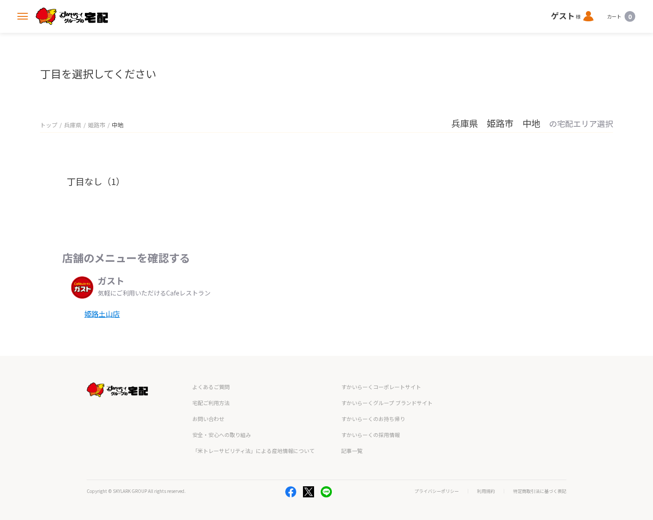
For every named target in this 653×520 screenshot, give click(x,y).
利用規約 (486, 491)
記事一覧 (351, 450)
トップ (48, 125)
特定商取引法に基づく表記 (539, 491)
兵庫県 (72, 125)
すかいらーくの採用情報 (370, 434)
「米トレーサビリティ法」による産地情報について (253, 450)
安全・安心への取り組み (221, 434)
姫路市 (96, 125)
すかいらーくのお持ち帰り (373, 418)
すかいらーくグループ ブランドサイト (387, 402)
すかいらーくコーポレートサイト (381, 386)
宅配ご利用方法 (211, 402)
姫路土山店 (102, 313)
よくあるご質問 (211, 386)
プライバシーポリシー (436, 491)
